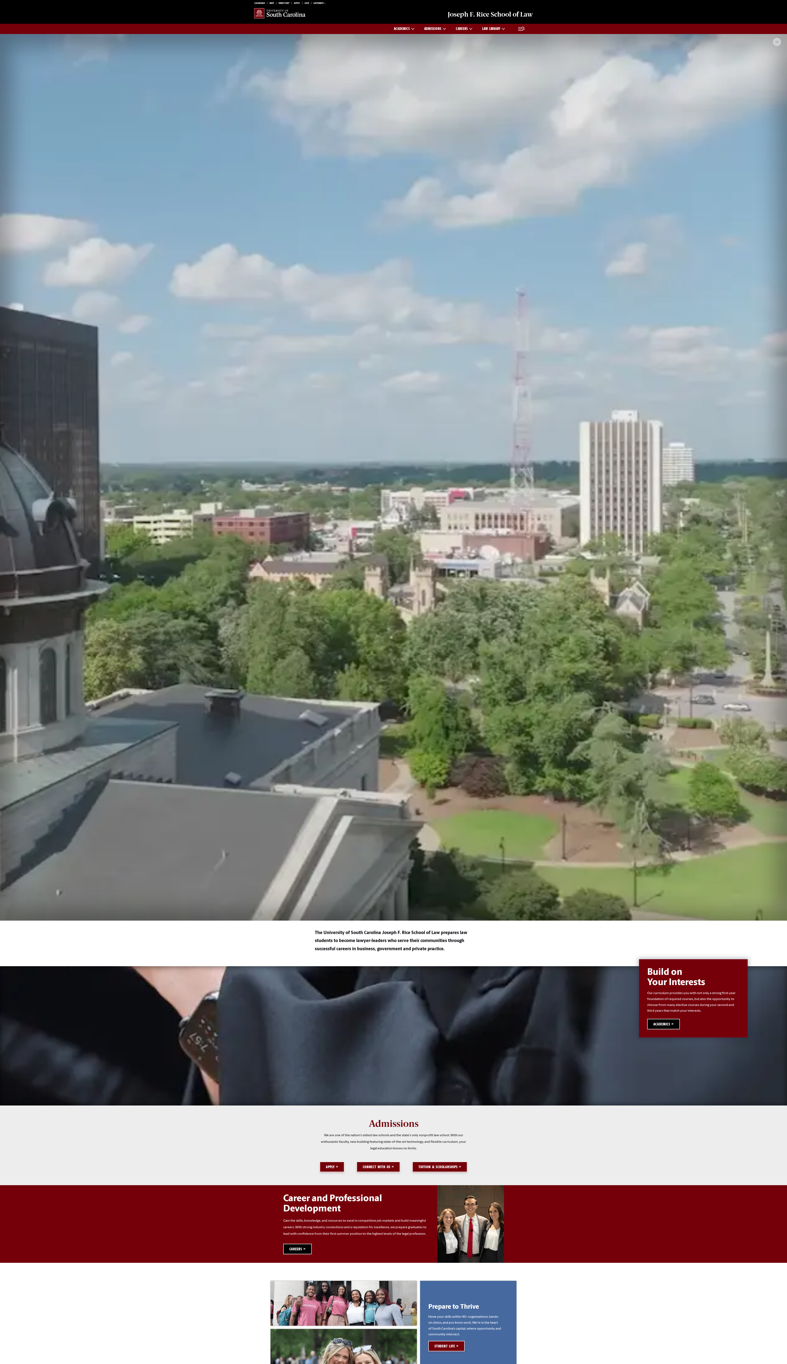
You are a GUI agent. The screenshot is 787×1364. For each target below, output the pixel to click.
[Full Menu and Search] (521, 29)
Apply (297, 3)
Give (307, 3)
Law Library (491, 28)
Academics (402, 28)
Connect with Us (376, 1166)
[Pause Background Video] (777, 42)
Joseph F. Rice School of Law (490, 14)
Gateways (318, 3)
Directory (284, 3)
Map (272, 3)
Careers (462, 28)
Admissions (432, 28)
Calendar (259, 3)
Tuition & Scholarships (438, 1166)
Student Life (444, 1346)
